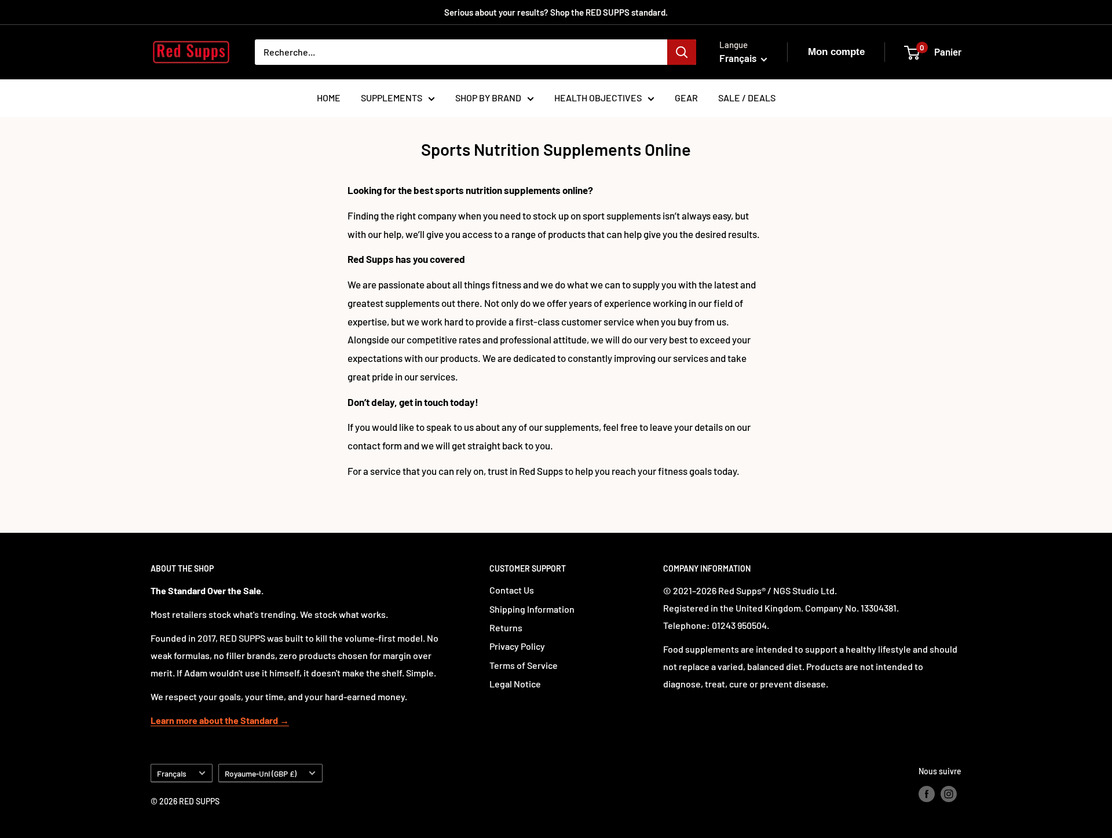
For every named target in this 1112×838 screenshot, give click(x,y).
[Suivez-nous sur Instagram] (949, 794)
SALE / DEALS (747, 97)
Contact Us (511, 589)
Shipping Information (532, 608)
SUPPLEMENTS (391, 97)
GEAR (686, 97)
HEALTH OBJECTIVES (598, 97)
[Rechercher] (681, 52)
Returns (505, 627)
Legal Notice (515, 683)
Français (171, 773)
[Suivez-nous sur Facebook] (927, 794)
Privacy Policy (517, 646)
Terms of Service (523, 665)
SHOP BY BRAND (488, 97)
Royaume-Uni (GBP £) (261, 773)
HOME (329, 97)
